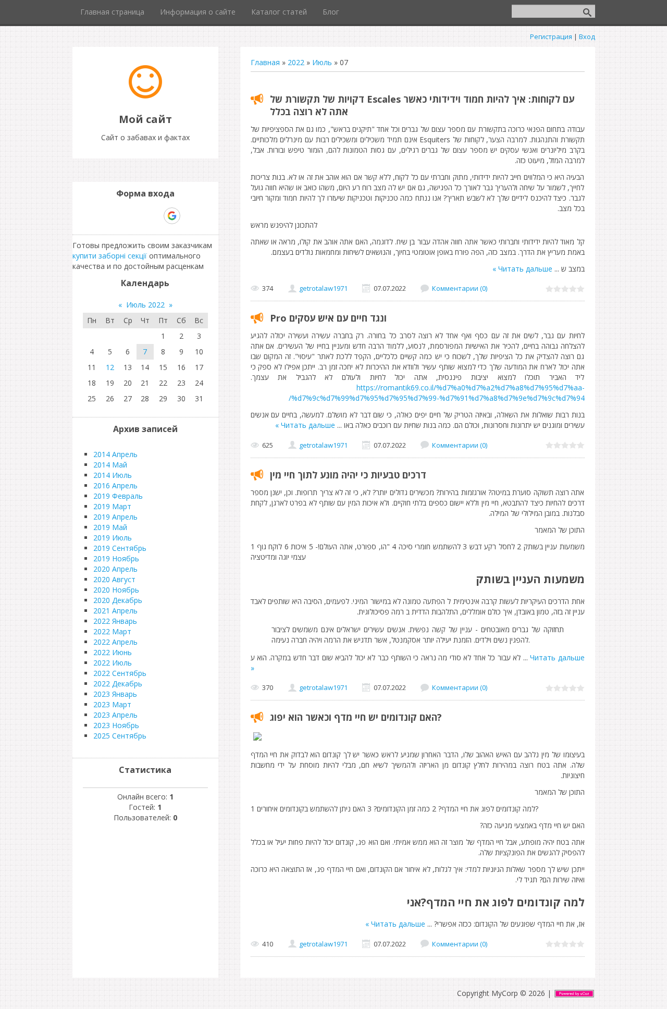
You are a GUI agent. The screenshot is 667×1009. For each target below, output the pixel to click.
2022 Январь (115, 621)
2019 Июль (112, 538)
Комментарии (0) (459, 288)
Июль (322, 62)
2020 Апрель (115, 569)
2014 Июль (112, 475)
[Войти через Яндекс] (154, 216)
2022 (296, 62)
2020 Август (114, 579)
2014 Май (110, 465)
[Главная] (145, 96)
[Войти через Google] (172, 215)
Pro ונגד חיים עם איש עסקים (328, 318)
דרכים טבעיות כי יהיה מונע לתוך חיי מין (348, 475)
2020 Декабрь (117, 600)
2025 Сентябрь (119, 736)
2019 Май (110, 527)
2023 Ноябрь (116, 725)
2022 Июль (112, 663)
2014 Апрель (115, 454)
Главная (265, 62)
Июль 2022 (145, 305)
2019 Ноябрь (116, 558)
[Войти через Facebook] (136, 216)
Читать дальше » (522, 269)
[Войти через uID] (100, 216)
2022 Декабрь (117, 683)
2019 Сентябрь (119, 548)
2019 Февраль (118, 496)
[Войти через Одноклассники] (190, 216)
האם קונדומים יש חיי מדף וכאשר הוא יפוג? (356, 717)
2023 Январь (115, 694)
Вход (587, 36)
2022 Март (112, 631)
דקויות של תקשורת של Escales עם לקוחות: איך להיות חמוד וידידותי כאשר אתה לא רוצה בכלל (422, 105)
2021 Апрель (115, 611)
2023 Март (112, 704)
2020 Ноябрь (116, 590)
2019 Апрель (115, 517)
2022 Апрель (115, 642)
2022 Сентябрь (119, 673)
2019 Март (112, 506)
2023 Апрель (115, 715)
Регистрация (551, 36)
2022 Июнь (112, 652)
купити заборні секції (109, 256)
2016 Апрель (115, 485)
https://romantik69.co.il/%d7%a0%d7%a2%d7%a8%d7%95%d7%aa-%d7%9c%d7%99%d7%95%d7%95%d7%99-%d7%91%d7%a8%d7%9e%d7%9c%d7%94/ (437, 393)
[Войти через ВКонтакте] (118, 216)
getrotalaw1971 (323, 288)
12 (110, 367)
